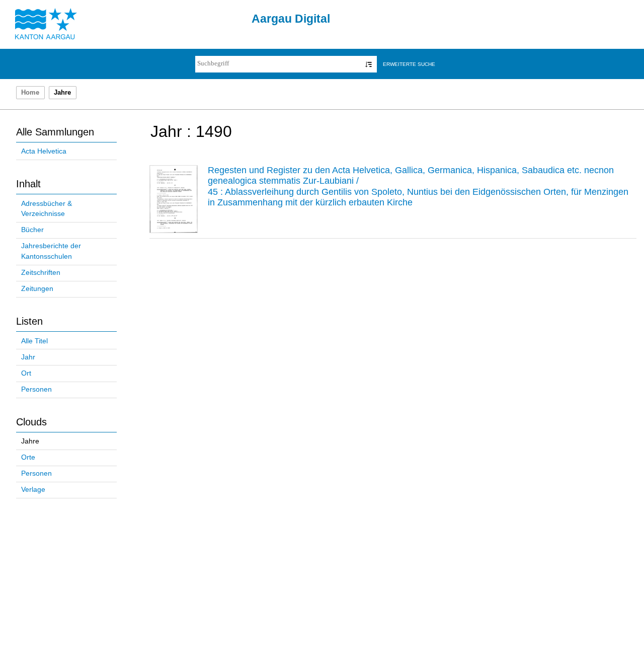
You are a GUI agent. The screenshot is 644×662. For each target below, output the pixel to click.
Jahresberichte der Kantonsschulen (51, 251)
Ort (26, 373)
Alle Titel (34, 341)
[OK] (368, 64)
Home (30, 92)
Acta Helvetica (43, 151)
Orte (28, 457)
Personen (36, 389)
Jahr (28, 357)
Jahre (30, 441)
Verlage (33, 489)
